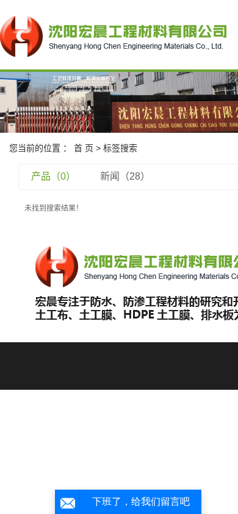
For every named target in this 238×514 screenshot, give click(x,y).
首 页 (83, 148)
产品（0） (53, 176)
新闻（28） (125, 176)
